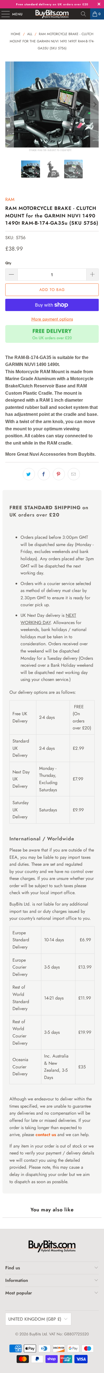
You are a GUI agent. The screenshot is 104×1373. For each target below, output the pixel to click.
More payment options (52, 319)
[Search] (83, 14)
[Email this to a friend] (74, 474)
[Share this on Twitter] (29, 474)
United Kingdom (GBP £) (34, 1319)
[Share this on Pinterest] (59, 474)
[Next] (94, 104)
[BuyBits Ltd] (52, 14)
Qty (8, 263)
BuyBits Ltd (38, 1334)
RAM (9, 199)
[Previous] (9, 104)
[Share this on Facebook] (44, 474)
